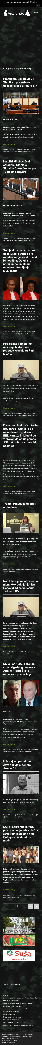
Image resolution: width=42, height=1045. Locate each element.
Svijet (33, 149)
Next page (36, 908)
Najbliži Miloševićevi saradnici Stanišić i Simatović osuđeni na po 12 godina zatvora (19, 166)
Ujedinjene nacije (8, 151)
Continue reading (9, 144)
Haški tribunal (27, 149)
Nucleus (3, 1040)
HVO (33, 895)
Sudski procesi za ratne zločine (14, 1022)
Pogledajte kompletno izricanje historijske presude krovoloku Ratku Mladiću (19, 349)
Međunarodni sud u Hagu (12, 1017)
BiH (22, 749)
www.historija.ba (9, 1014)
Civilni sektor (19, 895)
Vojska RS (30, 151)
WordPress (11, 1042)
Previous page (30, 908)
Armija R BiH (16, 749)
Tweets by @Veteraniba (11, 984)
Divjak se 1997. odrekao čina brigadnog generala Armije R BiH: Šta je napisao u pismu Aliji (19, 669)
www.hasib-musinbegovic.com (13, 998)
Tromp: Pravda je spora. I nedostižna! (19, 505)
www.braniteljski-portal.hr (12, 1006)
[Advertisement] (21, 42)
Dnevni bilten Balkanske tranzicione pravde (18, 1025)
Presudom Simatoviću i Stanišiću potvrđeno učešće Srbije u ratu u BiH (20, 82)
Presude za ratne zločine (11, 1020)
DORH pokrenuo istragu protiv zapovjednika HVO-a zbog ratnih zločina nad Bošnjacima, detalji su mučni (20, 833)
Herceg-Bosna (13, 1001)
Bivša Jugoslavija (18, 149)
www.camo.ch (14, 1011)
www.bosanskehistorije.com (13, 1009)
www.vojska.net (27, 1003)
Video (15, 415)
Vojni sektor (28, 751)
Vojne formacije (22, 151)
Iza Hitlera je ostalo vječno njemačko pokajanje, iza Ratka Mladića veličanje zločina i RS (20, 586)
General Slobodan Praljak (12, 1003)
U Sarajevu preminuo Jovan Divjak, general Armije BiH (17, 764)
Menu (36, 12)
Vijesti (15, 151)
